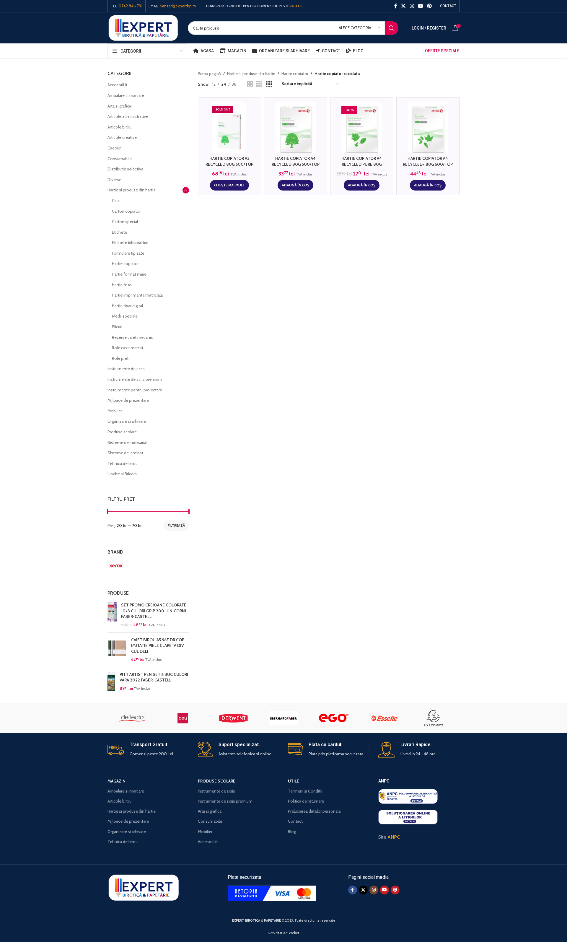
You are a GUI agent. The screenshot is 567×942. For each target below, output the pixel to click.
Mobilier (114, 411)
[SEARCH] (391, 28)
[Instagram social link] (412, 6)
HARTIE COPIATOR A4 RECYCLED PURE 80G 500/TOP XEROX (361, 164)
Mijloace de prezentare (128, 400)
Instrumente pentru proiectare (134, 390)
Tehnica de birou (122, 463)
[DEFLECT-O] (132, 718)
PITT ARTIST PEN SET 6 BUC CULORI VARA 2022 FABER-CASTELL (154, 677)
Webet (294, 933)
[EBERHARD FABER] (283, 718)
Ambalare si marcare (125, 95)
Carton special (125, 221)
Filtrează (176, 525)
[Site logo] (143, 27)
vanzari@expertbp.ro (178, 6)
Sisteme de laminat (125, 452)
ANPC (393, 837)
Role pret (120, 358)
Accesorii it (117, 84)
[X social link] (403, 6)
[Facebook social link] (395, 6)
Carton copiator (126, 211)
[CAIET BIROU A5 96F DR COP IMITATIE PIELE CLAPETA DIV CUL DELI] (117, 650)
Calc (116, 200)
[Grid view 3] (259, 84)
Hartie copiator (125, 263)
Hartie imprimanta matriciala (137, 295)
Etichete (119, 232)
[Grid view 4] (269, 84)
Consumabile (119, 158)
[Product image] (229, 127)
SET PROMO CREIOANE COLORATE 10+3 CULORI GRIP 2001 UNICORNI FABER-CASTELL (153, 610)
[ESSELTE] (384, 718)
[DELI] (183, 718)
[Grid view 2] (250, 84)
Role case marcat (127, 347)
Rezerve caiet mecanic (132, 337)
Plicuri (117, 326)
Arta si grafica (119, 106)
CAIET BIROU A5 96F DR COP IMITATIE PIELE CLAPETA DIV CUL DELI (157, 645)
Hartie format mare (129, 274)
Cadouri (114, 148)
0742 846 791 (130, 6)
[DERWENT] (233, 718)
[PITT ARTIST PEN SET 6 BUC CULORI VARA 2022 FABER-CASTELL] (111, 682)
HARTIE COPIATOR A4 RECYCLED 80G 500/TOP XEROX (296, 164)
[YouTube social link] (420, 6)
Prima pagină (209, 73)
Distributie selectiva (125, 169)
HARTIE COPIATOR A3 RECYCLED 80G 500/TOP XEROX (229, 164)
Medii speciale (125, 316)
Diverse (114, 179)
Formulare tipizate (128, 253)
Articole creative (122, 137)
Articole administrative (127, 116)
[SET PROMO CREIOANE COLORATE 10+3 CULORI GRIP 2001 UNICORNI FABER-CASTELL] (112, 615)
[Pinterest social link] (429, 6)
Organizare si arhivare (126, 421)
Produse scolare (122, 432)
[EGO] (334, 718)
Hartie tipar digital (127, 305)
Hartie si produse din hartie (131, 190)
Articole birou (119, 127)
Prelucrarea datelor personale (314, 811)
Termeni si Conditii (305, 791)
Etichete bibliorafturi (130, 242)
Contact (295, 821)
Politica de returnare (306, 801)
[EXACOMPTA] (434, 718)
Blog (292, 831)
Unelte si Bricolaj (122, 473)
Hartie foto (122, 284)
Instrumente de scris (126, 368)
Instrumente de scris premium (134, 379)
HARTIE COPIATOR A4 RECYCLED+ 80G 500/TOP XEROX (428, 164)
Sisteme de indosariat (127, 442)
